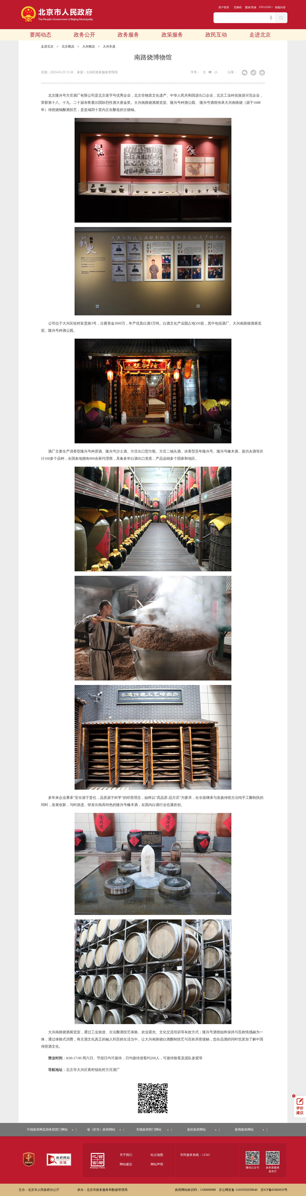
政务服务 (128, 35)
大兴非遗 (109, 46)
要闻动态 (40, 35)
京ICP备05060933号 (274, 1190)
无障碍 (238, 7)
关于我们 (126, 1155)
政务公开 (84, 35)
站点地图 (157, 1155)
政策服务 (172, 35)
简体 (253, 7)
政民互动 (216, 35)
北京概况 (68, 46)
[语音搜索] (271, 17)
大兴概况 (88, 46)
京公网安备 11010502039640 (238, 1190)
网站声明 (157, 1164)
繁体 (247, 7)
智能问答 (280, 7)
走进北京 (260, 35)
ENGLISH (265, 7)
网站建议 (126, 1164)
